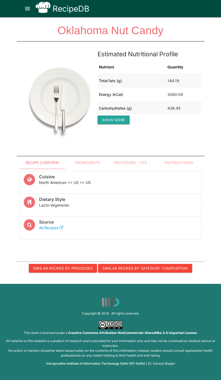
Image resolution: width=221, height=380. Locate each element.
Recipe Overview (42, 162)
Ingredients (87, 162)
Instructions (179, 162)
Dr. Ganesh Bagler (161, 363)
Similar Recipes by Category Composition (145, 268)
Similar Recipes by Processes (63, 268)
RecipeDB (69, 8)
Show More (113, 120)
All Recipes (49, 227)
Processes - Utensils (135, 162)
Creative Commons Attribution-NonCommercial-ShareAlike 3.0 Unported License (132, 333)
